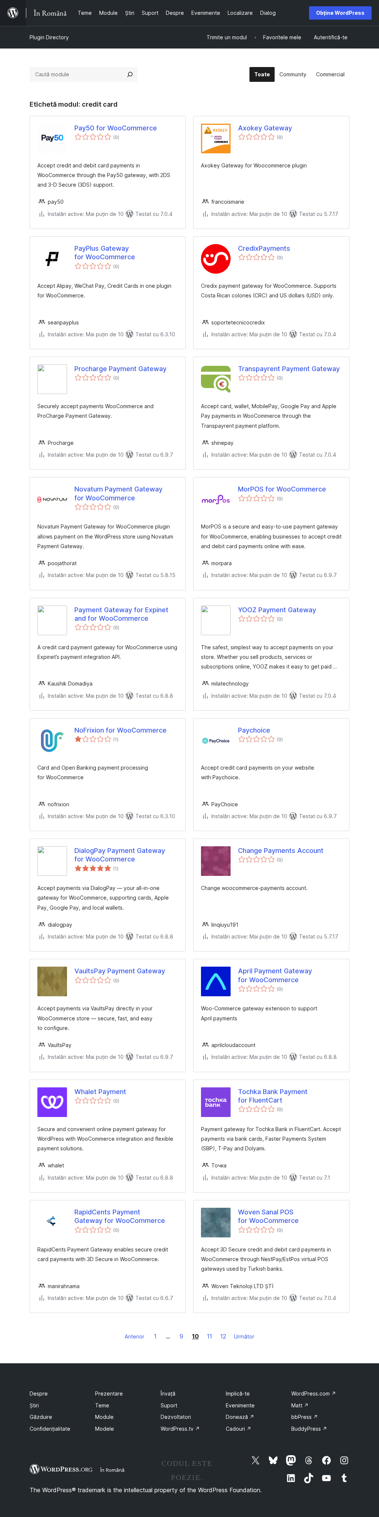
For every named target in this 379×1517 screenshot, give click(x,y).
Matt (300, 1405)
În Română (112, 1470)
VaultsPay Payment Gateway (119, 971)
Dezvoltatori (176, 1417)
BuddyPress (309, 1429)
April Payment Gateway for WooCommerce (275, 975)
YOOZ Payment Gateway (277, 610)
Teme (102, 1405)
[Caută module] (130, 74)
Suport (169, 1405)
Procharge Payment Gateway (120, 369)
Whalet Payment (100, 1092)
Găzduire (41, 1417)
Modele (104, 1429)
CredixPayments (264, 248)
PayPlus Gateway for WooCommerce (104, 252)
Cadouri (238, 1429)
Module (104, 1417)
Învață (168, 1393)
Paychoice (254, 730)
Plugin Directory (49, 37)
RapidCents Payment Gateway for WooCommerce (119, 1216)
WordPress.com (313, 1393)
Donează (240, 1417)
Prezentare (109, 1393)
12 (223, 1336)
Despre (39, 1393)
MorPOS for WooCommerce (282, 489)
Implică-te (238, 1393)
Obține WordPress (340, 13)
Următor (244, 1336)
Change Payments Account (280, 850)
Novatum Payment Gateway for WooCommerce (118, 493)
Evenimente (240, 1405)
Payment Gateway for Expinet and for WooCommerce (121, 614)
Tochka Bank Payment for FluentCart (273, 1096)
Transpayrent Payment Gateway (289, 369)
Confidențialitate (50, 1429)
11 (209, 1336)
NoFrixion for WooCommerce (120, 730)
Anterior (134, 1336)
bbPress (304, 1417)
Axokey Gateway (265, 128)
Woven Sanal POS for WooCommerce (268, 1216)
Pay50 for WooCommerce (115, 128)
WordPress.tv (180, 1429)
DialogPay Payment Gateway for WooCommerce (119, 855)
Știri (34, 1405)
